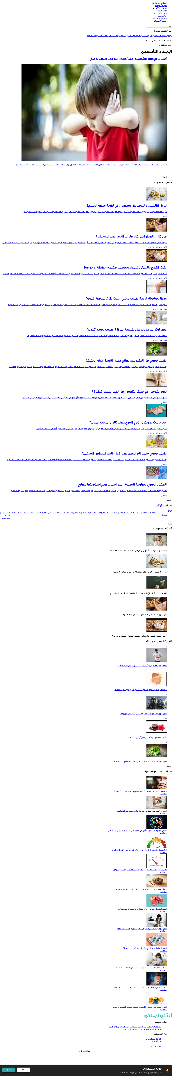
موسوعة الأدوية (130, 1030)
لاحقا (24, 1070)
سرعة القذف (106, 36)
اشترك (8, 1070)
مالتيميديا (142, 1030)
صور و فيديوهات (159, 310)
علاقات (163, 794)
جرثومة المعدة (93, 36)
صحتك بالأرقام (164, 506)
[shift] (135, 1062)
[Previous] (171, 523)
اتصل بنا (150, 1039)
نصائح (164, 217)
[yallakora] (147, 1062)
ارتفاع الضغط (165, 36)
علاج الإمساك (118, 36)
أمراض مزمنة (140, 1027)
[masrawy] (160, 1062)
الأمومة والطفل (154, 1030)
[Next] (169, 523)
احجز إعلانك (156, 1042)
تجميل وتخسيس (126, 1027)
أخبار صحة (113, 1027)
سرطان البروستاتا (150, 36)
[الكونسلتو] (158, 1018)
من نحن (157, 1039)
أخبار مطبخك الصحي (157, 248)
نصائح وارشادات (154, 1027)
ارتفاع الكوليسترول (133, 36)
